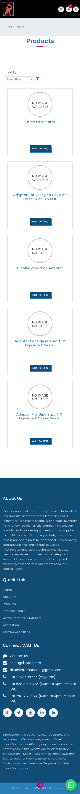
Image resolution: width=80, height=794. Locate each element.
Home (9, 26)
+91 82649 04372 (24, 684)
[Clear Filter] (37, 79)
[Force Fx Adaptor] (40, 103)
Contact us (19, 656)
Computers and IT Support (22, 618)
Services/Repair (14, 611)
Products (9, 604)
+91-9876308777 (24, 677)
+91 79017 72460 (24, 696)
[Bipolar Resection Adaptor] (40, 249)
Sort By (12, 72)
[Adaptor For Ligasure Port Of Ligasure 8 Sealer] (40, 322)
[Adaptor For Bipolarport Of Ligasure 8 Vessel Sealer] (40, 395)
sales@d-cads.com (25, 663)
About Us (9, 596)
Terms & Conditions (16, 632)
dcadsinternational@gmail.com (36, 670)
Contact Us (11, 625)
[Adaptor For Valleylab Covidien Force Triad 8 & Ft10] (40, 176)
